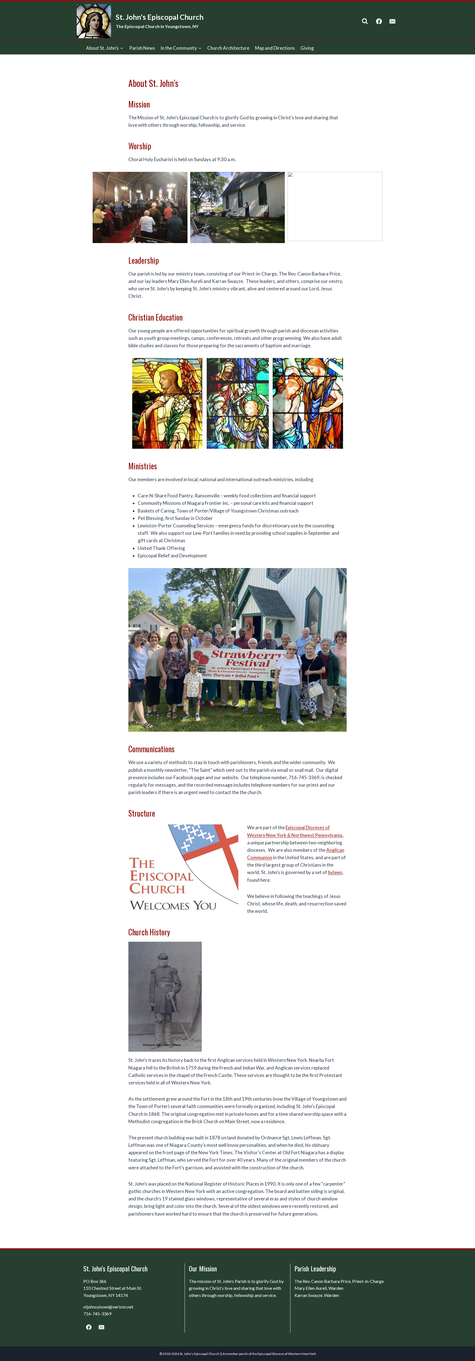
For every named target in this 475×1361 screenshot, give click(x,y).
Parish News (142, 48)
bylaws (335, 872)
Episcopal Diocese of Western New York (287, 1354)
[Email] (393, 21)
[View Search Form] (365, 21)
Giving (307, 48)
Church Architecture (228, 48)
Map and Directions (275, 48)
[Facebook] (379, 21)
